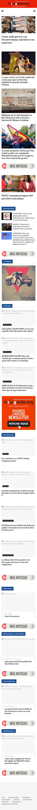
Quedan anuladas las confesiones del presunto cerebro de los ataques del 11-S (18, 493)
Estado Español (13, 797)
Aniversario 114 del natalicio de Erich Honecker (18, 662)
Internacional (6, 799)
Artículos (7, 324)
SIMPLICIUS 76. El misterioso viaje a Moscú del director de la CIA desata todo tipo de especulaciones (18, 388)
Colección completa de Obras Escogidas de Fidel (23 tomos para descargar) (17, 761)
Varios (5, 454)
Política (6, 73)
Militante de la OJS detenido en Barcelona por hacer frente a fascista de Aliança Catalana (17, 117)
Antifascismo (8, 520)
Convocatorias (9, 706)
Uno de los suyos (12, 616)
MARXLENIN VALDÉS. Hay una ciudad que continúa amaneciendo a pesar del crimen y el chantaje (18, 358)
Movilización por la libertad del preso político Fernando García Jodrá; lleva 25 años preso (18, 527)
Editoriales (8, 613)
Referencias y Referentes (13, 659)
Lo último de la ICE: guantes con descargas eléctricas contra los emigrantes (16, 562)
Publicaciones (9, 756)
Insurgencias (26, 797)
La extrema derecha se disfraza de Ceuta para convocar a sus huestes (18, 711)
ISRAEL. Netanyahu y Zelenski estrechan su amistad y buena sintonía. (23, 226)
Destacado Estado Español (13, 31)
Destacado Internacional (12, 190)
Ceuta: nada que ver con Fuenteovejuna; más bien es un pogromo (18, 39)
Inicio (3, 797)
